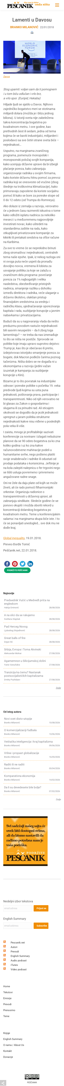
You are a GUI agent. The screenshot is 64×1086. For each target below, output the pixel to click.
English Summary (14, 918)
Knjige (6, 1033)
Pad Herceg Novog (16, 626)
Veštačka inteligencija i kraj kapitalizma (28, 741)
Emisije (7, 998)
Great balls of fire (14, 638)
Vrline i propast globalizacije (21, 753)
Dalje (58, 688)
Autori (14, 947)
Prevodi (15, 951)
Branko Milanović (24, 27)
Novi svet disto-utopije (18, 718)
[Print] (32, 32)
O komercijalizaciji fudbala (20, 730)
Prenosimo (9, 1010)
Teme (6, 1016)
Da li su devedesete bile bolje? (22, 787)
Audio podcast (19, 960)
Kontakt (7, 1051)
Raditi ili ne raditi (14, 764)
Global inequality (14, 538)
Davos (6, 76)
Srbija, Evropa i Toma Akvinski (22, 649)
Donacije (8, 1057)
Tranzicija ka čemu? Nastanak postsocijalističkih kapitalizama (23, 674)
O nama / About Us (13, 1045)
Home (6, 986)
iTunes (14, 965)
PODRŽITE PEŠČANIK (17, 570)
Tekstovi (8, 992)
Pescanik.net (18, 942)
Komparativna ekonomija (19, 776)
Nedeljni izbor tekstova (18, 901)
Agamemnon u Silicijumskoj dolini (25, 661)
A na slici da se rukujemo (19, 615)
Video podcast (19, 969)
